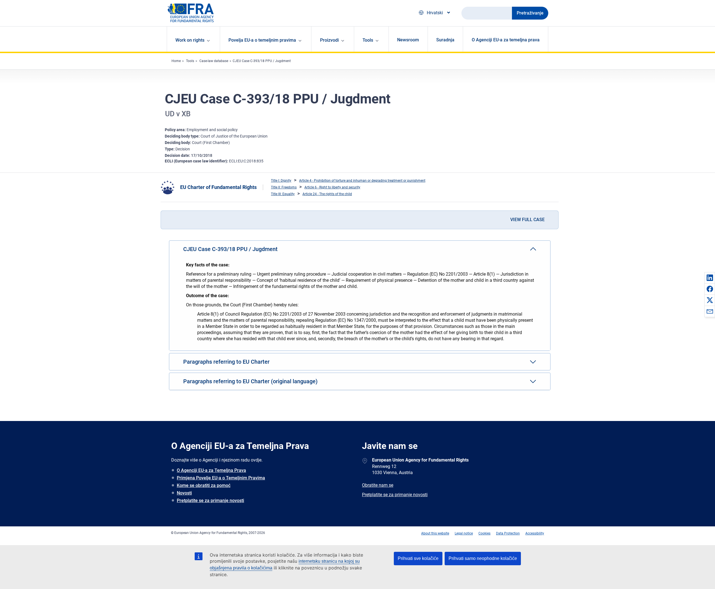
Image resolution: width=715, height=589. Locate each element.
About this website (435, 533)
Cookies (484, 533)
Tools (190, 61)
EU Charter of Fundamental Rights (218, 187)
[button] (710, 277)
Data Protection (508, 533)
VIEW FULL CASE (527, 219)
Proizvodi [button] (329, 40)
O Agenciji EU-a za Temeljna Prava (211, 470)
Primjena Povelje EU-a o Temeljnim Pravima (221, 478)
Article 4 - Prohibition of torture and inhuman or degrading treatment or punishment (362, 181)
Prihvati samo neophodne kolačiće (483, 558)
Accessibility (534, 533)
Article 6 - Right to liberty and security (332, 187)
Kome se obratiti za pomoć (203, 485)
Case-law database (213, 61)
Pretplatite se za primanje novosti (210, 500)
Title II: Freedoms (284, 187)
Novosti (184, 493)
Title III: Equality (283, 194)
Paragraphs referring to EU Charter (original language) (250, 381)
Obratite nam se (377, 485)
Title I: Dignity (281, 181)
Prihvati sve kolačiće (418, 558)
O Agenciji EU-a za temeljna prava (506, 39)
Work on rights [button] (189, 40)
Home (176, 61)
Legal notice (464, 533)
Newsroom (408, 39)
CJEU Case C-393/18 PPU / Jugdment (262, 61)
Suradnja (445, 39)
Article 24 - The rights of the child (327, 194)
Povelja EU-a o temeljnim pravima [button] (262, 40)
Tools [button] (368, 40)
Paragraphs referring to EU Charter (226, 361)
